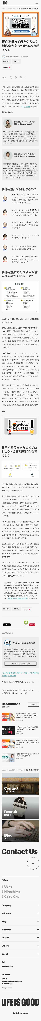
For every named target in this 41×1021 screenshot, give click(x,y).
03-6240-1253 (7, 966)
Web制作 (9, 8)
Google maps (7, 988)
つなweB (27, 106)
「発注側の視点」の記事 (18, 598)
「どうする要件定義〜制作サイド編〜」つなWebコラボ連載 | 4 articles (20, 674)
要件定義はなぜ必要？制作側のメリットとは (18, 682)
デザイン (15, 8)
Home (3, 8)
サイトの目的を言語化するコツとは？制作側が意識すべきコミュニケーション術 (18, 691)
